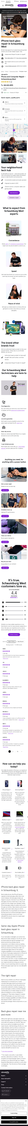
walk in (7, 244)
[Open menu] (3, 5)
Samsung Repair (19, 789)
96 (17, 751)
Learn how (19, 423)
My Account (24, 1)
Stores (17, 1)
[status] (14, 655)
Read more (5, 658)
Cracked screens (6, 872)
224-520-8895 (8, 85)
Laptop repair (19, 819)
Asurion (3, 1)
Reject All (14, 1117)
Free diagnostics (9, 58)
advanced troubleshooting (17, 410)
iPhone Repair (6, 790)
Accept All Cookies (14, 1122)
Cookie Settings (14, 1113)
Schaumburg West (14, 71)
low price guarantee (22, 58)
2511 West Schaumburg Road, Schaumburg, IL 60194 (15, 89)
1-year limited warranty (10, 66)
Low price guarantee (19, 827)
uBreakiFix (8, 1)
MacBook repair (6, 819)
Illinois (6, 71)
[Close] (26, 1100)
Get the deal (23, 12)
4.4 (11, 81)
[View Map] (14, 130)
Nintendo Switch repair (6, 849)
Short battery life (19, 872)
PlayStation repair (19, 848)
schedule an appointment (17, 244)
